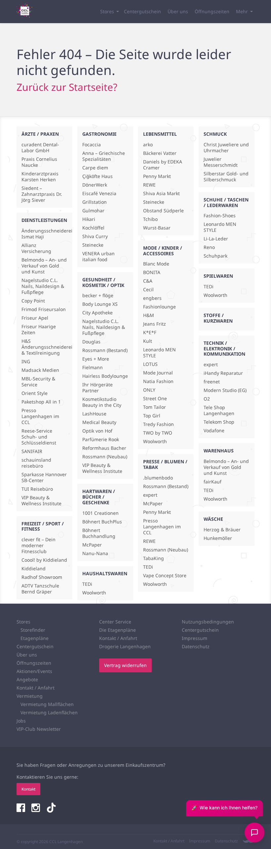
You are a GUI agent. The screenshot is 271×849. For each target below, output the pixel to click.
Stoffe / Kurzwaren (218, 318)
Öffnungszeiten (212, 11)
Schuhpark (215, 256)
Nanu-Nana (95, 553)
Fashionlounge (159, 307)
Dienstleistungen (44, 220)
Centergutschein (142, 11)
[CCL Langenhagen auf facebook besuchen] (21, 808)
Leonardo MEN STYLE (159, 353)
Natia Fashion (158, 381)
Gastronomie (99, 134)
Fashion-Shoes (220, 216)
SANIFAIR (31, 451)
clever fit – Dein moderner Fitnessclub (38, 545)
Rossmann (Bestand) (105, 350)
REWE (149, 185)
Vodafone (214, 431)
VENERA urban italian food (98, 257)
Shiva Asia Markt (161, 193)
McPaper (92, 545)
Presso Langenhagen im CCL (40, 416)
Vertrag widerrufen (125, 665)
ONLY (149, 390)
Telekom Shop (219, 422)
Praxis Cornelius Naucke (39, 162)
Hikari (88, 219)
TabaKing (153, 558)
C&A (147, 281)
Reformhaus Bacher (104, 448)
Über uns (178, 11)
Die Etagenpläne (117, 630)
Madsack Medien (40, 370)
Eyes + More (95, 359)
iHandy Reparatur (223, 373)
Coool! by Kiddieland (44, 560)
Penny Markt (157, 176)
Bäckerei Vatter (159, 153)
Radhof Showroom (41, 577)
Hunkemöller (218, 538)
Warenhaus (219, 450)
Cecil (148, 290)
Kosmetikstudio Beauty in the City (101, 402)
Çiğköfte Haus (97, 176)
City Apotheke (97, 313)
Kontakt (28, 789)
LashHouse (94, 414)
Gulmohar (93, 211)
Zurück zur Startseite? (67, 87)
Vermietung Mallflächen (47, 704)
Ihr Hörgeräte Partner (97, 388)
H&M (148, 315)
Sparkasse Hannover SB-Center (44, 477)
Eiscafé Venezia (99, 193)
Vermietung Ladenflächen (49, 712)
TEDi (87, 584)
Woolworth (94, 593)
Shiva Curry (95, 236)
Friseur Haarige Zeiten (38, 330)
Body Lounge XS (100, 304)
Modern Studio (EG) (225, 390)
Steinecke (92, 245)
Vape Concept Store (164, 576)
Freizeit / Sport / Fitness (42, 526)
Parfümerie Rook (100, 439)
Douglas (91, 342)
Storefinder (32, 630)
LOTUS (150, 364)
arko (148, 145)
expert (150, 495)
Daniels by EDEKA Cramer (162, 165)
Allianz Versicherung (36, 248)
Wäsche (213, 519)
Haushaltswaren (104, 573)
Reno (209, 247)
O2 (207, 399)
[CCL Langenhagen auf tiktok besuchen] (51, 808)
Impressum (194, 638)
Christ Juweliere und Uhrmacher (226, 148)
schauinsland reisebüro (36, 463)
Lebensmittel (160, 134)
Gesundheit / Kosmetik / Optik (103, 282)
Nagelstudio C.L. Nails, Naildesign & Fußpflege (42, 286)
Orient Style (34, 393)
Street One (155, 399)
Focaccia (91, 145)
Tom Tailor (154, 407)
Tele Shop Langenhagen (219, 410)
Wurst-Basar (157, 228)
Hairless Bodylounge (105, 376)
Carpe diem (95, 168)
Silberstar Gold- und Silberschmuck (226, 177)
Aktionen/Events (34, 671)
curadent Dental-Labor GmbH (40, 148)
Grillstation (94, 202)
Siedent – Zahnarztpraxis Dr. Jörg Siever (41, 194)
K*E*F (149, 333)
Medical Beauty (99, 422)
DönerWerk (94, 185)
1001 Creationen (100, 513)
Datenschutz (196, 646)
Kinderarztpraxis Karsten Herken (39, 177)
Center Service (115, 622)
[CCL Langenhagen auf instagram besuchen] (36, 808)
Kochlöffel (93, 228)
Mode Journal (158, 373)
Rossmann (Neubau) (104, 457)
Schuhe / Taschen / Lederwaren (226, 202)
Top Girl (151, 416)
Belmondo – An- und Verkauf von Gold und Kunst (44, 266)
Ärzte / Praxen (40, 134)
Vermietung (30, 696)
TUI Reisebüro (37, 489)
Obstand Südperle (163, 211)
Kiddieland (33, 569)
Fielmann (92, 368)
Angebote (27, 679)
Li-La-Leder (216, 239)
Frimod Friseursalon (43, 309)
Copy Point (33, 301)
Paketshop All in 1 (41, 402)
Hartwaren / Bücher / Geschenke (98, 497)
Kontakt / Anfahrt (36, 688)
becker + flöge (97, 296)
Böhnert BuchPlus (102, 522)
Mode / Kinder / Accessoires (162, 251)
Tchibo (150, 219)
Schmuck (215, 134)
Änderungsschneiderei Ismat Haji (44, 234)
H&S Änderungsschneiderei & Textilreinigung (44, 347)
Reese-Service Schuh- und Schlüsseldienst (38, 437)
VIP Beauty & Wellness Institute (41, 501)
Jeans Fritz (154, 324)
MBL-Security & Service (38, 382)
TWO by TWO (157, 433)
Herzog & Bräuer (222, 530)
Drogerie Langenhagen (125, 646)
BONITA (151, 272)
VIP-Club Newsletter (39, 729)
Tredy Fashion (158, 424)
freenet (212, 382)
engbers (152, 298)
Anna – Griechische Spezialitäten (103, 156)
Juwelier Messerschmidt (221, 162)
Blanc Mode (156, 264)
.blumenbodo (158, 478)
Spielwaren (218, 276)
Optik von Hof (97, 431)
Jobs (21, 721)
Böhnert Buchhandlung (98, 533)
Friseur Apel (34, 318)
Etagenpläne (34, 638)
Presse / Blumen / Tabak (165, 464)
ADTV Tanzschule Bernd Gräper (40, 589)
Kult (147, 341)
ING (25, 362)
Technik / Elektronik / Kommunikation (224, 348)
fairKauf (212, 482)
